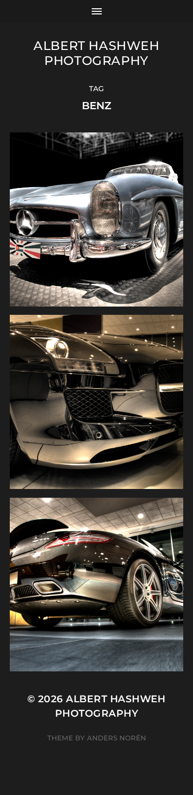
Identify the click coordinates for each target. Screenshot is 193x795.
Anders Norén (116, 738)
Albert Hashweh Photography (96, 53)
